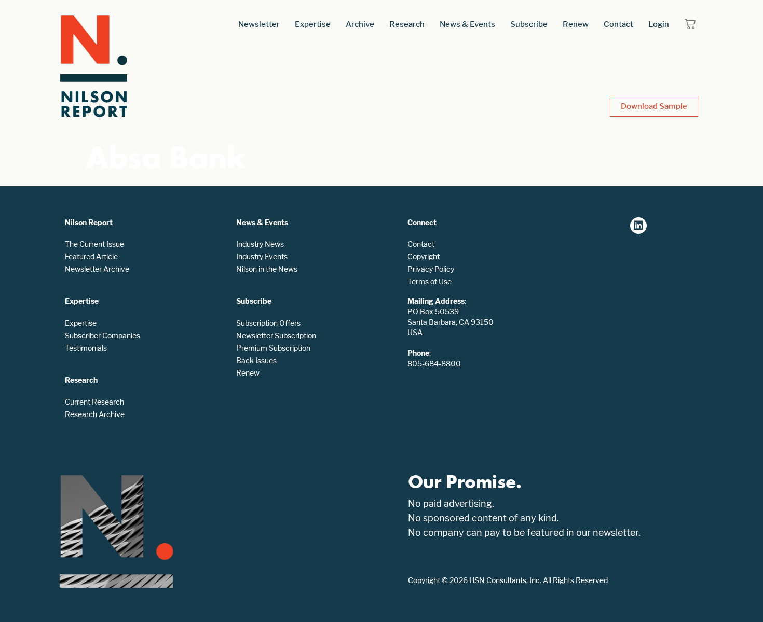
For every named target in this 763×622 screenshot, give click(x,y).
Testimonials (86, 347)
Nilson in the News (266, 269)
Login (658, 24)
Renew (576, 24)
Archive (360, 24)
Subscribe (529, 24)
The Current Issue (94, 244)
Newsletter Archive (97, 269)
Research (407, 24)
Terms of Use (429, 281)
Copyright (423, 256)
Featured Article (91, 256)
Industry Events (262, 256)
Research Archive (95, 414)
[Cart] (690, 24)
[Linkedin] (638, 225)
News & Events (467, 24)
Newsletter (259, 24)
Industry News (260, 244)
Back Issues (256, 360)
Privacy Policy (430, 269)
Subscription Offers (268, 323)
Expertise (313, 24)
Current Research (94, 401)
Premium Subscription (273, 347)
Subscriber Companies (102, 335)
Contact (618, 24)
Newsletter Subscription (276, 335)
